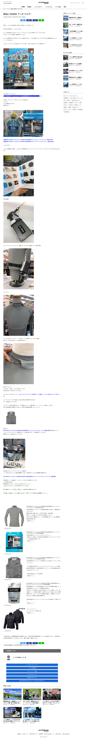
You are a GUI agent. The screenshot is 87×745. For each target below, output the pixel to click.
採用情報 (41, 733)
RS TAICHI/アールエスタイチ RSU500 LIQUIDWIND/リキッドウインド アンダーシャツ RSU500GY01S (43, 507)
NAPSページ (25, 733)
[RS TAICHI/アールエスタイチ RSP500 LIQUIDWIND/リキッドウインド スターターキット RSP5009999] (14, 542)
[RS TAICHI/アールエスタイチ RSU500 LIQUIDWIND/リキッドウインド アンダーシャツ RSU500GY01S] (14, 516)
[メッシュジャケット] (14, 619)
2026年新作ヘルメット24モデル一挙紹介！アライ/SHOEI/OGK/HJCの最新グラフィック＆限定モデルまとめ (76, 70)
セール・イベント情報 (32, 671)
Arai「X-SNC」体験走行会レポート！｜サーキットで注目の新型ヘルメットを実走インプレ (31, 702)
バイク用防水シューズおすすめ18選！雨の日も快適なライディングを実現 (12, 720)
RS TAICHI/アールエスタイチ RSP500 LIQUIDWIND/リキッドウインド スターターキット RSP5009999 (43, 532)
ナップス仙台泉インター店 (19, 657)
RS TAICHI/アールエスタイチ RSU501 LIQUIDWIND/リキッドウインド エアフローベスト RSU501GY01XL (43, 558)
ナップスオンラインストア (32, 664)
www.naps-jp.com (8, 528)
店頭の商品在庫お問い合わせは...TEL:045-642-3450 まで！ (32, 680)
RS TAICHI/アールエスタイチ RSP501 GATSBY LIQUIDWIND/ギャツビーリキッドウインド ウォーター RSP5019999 (43, 584)
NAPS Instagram (66, 733)
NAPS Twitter (58, 733)
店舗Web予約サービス (32, 677)
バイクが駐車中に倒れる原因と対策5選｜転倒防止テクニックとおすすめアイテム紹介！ (76, 57)
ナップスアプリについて (32, 674)
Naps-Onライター (6, 704)
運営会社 (19, 733)
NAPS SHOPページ (33, 733)
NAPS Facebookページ (49, 733)
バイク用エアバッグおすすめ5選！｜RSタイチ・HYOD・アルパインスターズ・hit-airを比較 (52, 702)
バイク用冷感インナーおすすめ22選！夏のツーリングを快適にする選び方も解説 (31, 720)
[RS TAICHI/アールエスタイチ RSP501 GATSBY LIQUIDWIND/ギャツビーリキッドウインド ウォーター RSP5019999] (14, 593)
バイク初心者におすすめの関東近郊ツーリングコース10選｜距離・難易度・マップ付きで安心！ (76, 45)
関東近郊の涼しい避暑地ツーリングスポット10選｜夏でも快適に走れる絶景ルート (12, 702)
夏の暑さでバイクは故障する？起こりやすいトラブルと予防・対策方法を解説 (76, 64)
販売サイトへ (31, 520)
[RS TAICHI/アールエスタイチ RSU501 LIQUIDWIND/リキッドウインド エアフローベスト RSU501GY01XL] (14, 567)
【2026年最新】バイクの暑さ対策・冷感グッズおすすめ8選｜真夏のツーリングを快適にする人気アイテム (76, 31)
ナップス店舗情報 (32, 668)
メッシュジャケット (31, 609)
